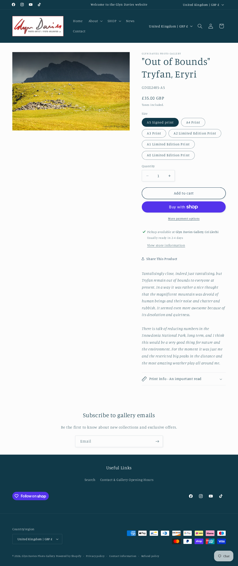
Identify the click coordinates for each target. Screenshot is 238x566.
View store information (166, 245)
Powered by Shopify (68, 556)
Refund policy (150, 556)
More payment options (184, 218)
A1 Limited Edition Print (168, 144)
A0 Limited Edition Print (168, 155)
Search (90, 480)
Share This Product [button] (161, 259)
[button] (95, 21)
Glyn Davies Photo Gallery (38, 556)
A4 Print (193, 122)
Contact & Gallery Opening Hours (127, 480)
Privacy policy (95, 556)
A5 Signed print (160, 122)
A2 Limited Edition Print (195, 133)
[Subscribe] (157, 441)
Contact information (122, 556)
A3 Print (154, 133)
